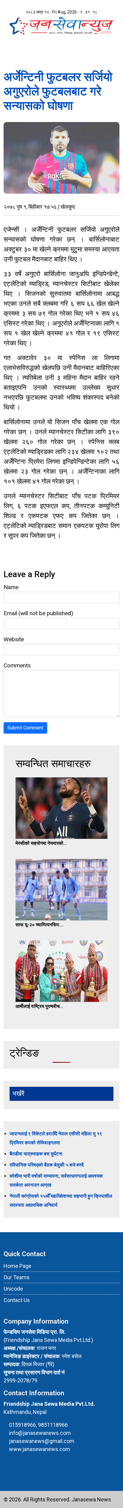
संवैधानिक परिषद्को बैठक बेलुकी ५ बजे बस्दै (47, 1165)
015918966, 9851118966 (38, 1425)
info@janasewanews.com (40, 1433)
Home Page (17, 1266)
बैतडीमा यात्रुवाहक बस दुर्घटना (36, 1154)
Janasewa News (91, 1499)
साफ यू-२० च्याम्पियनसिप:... (40, 925)
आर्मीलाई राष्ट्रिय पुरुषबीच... (39, 1006)
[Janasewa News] (61, 24)
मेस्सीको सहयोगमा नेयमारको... (41, 843)
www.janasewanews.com (39, 1449)
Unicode (13, 1289)
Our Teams (17, 1277)
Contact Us (17, 1300)
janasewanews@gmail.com (41, 1441)
